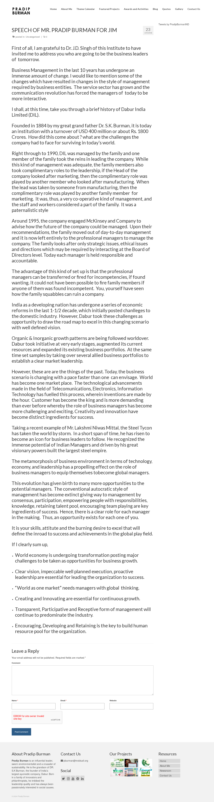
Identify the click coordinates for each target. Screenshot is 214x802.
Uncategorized (33, 36)
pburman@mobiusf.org (75, 760)
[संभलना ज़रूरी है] (145, 772)
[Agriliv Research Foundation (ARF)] (117, 763)
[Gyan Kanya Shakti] (145, 763)
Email (64, 700)
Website (113, 700)
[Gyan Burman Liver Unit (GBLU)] (131, 763)
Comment (16, 663)
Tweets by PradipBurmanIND (173, 24)
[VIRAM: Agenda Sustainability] (117, 772)
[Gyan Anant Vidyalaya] (131, 772)
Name (15, 700)
